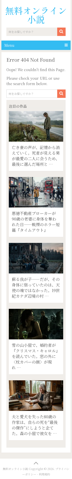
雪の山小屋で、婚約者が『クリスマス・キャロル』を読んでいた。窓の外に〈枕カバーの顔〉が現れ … (36, 356)
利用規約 (44, 474)
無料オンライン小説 (36, 15)
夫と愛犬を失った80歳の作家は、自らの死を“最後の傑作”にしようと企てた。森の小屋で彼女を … (35, 425)
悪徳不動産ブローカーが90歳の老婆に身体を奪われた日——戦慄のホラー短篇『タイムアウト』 (36, 221)
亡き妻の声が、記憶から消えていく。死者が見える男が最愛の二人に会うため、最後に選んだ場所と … (36, 155)
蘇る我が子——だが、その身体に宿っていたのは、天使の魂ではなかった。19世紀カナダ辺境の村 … (36, 287)
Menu (9, 45)
